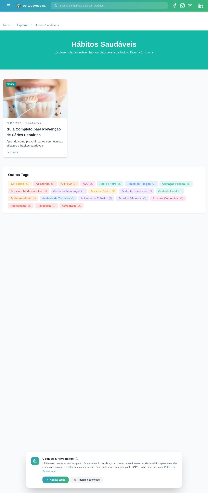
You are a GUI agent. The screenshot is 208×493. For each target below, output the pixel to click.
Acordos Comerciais (168, 198)
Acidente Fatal (169, 191)
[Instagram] (182, 5)
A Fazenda (45, 183)
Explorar (22, 25)
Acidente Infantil (23, 198)
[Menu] (8, 5)
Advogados (71, 205)
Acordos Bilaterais (132, 198)
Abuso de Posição (141, 183)
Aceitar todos (57, 479)
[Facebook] (174, 5)
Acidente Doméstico (136, 191)
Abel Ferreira (110, 183)
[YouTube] (190, 5)
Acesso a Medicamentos (29, 191)
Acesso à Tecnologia (68, 191)
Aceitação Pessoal (176, 183)
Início (6, 25)
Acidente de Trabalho (58, 198)
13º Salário (20, 183)
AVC (88, 183)
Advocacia (46, 205)
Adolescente (21, 205)
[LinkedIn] (200, 5)
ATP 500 (68, 183)
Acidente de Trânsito (96, 198)
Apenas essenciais (89, 479)
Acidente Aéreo (103, 191)
